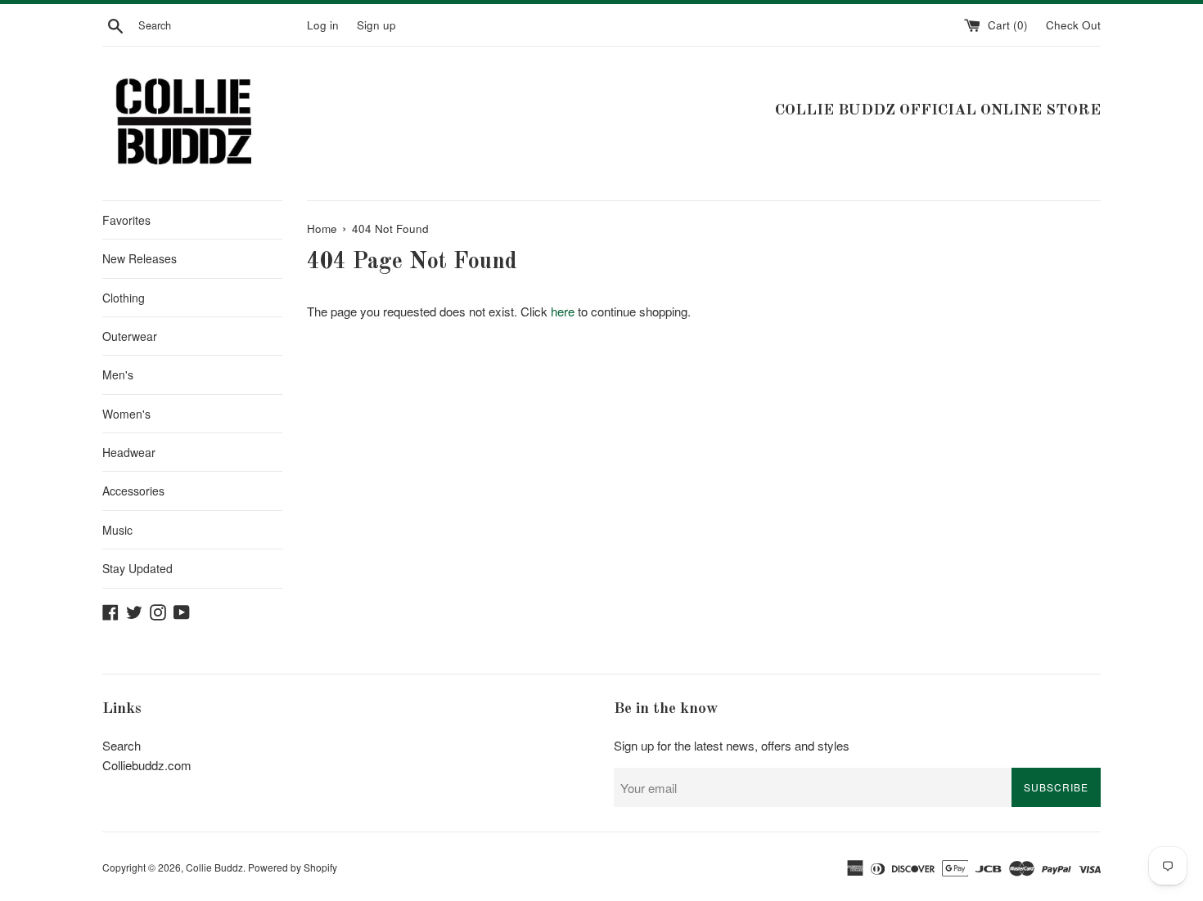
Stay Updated (137, 568)
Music (117, 530)
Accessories (133, 490)
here (562, 311)
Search (121, 745)
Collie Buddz (214, 867)
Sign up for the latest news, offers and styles (731, 745)
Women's (126, 414)
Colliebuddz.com (146, 764)
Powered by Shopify (292, 867)
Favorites (126, 220)
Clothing (123, 297)
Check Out (1073, 25)
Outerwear (129, 336)
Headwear (128, 452)
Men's (117, 374)
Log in (323, 25)
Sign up (376, 25)
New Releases (139, 258)
